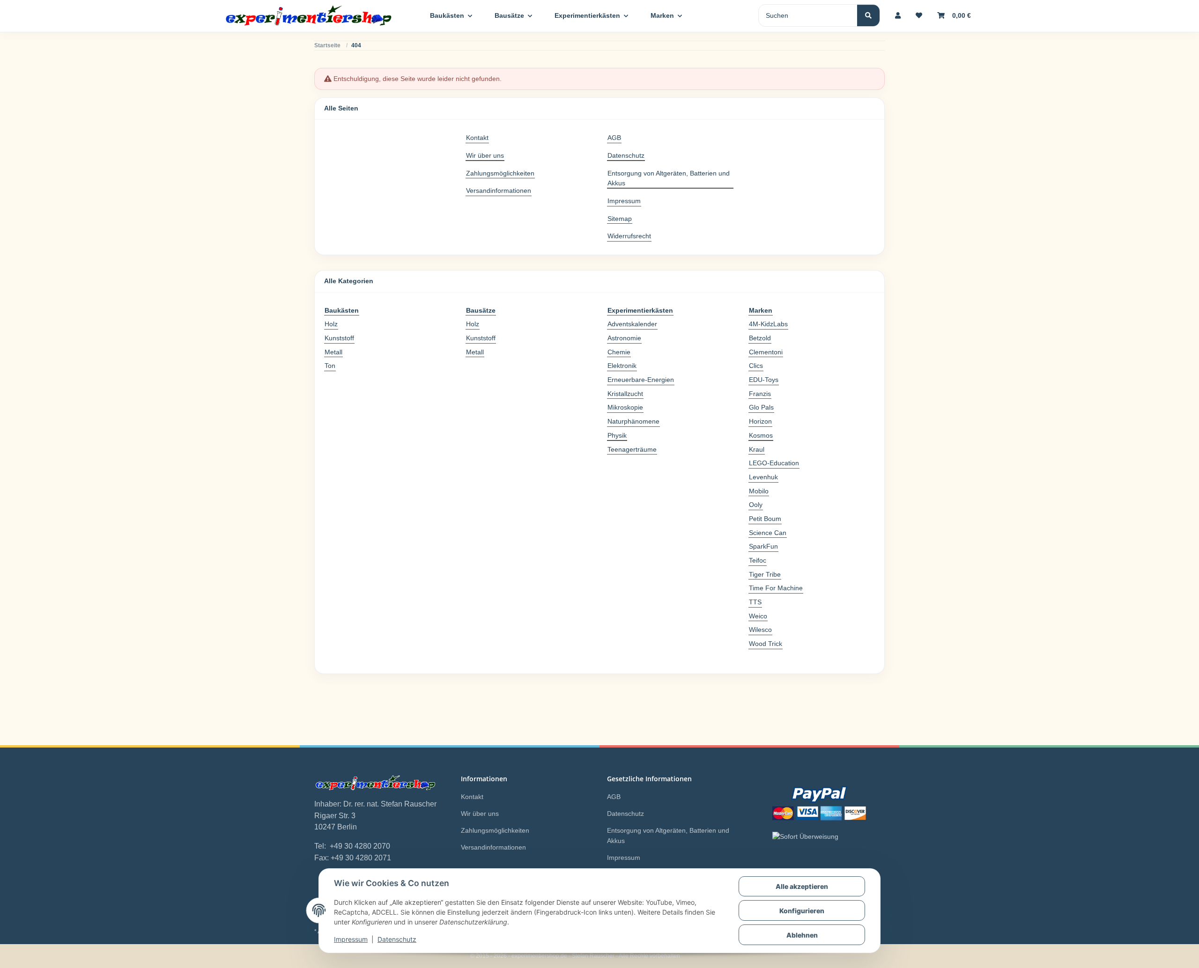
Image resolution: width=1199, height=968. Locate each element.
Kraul (756, 449)
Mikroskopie (625, 407)
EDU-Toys (763, 379)
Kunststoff (339, 338)
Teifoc (757, 560)
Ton (330, 365)
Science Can (767, 532)
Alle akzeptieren (802, 886)
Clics (756, 365)
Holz (331, 324)
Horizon (760, 421)
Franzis (760, 393)
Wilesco (760, 629)
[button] (898, 15)
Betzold (760, 338)
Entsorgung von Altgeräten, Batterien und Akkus (668, 178)
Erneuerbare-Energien (640, 379)
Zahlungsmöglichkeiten (500, 173)
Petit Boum (765, 518)
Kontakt (477, 137)
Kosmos (761, 435)
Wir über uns (485, 155)
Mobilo (759, 491)
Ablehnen (802, 935)
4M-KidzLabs (768, 324)
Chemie (618, 352)
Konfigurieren (801, 911)
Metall (333, 352)
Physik (617, 435)
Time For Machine (776, 588)
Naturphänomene (633, 421)
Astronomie (624, 338)
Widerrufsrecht (629, 236)
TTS (755, 602)
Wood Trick (765, 643)
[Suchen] (868, 15)
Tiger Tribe (765, 574)
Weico (758, 616)
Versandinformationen (498, 190)
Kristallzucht (625, 393)
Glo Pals (761, 407)
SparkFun (763, 546)
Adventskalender (632, 324)
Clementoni (766, 352)
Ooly (755, 504)
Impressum (351, 939)
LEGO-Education (774, 463)
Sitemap (619, 218)
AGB (614, 137)
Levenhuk (763, 477)
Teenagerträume (632, 449)
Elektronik (622, 365)
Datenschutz (396, 939)
